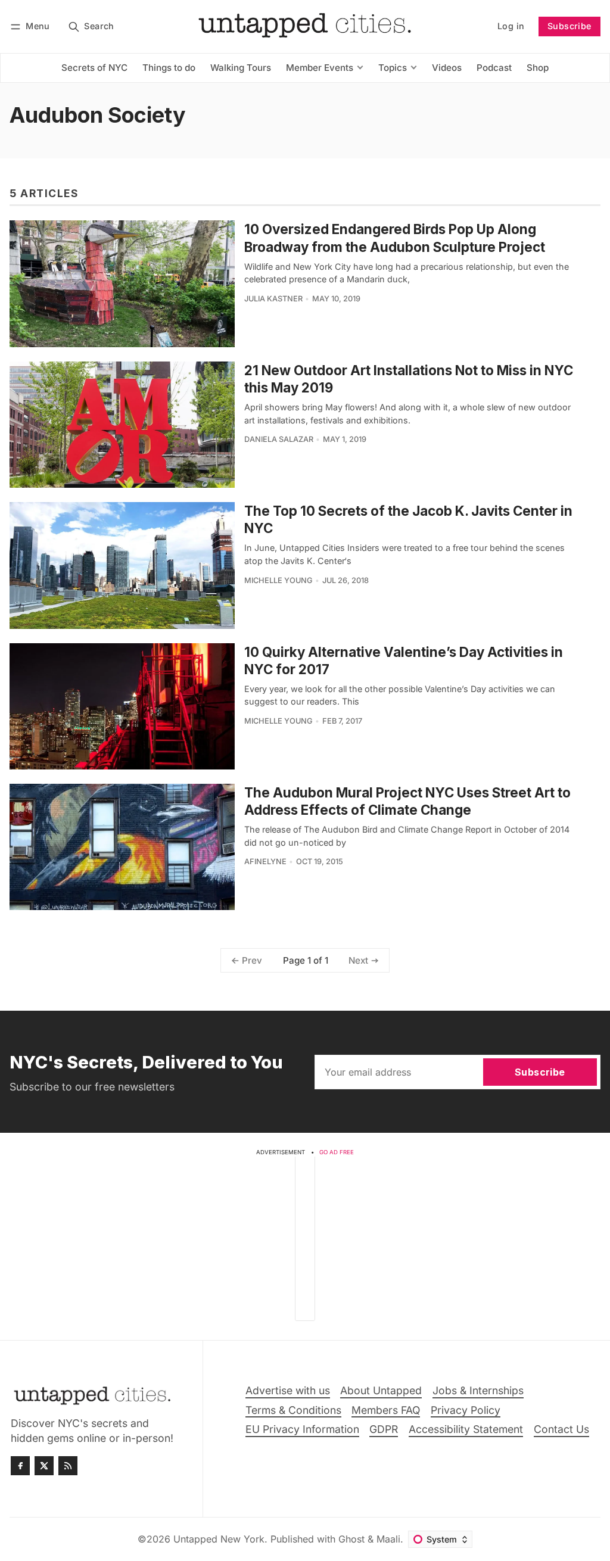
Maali (388, 1539)
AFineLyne (265, 861)
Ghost (351, 1539)
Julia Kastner (273, 298)
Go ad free (336, 1152)
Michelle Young (278, 580)
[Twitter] (44, 1465)
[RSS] (67, 1465)
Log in (510, 26)
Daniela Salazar (278, 439)
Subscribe (569, 26)
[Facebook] (20, 1465)
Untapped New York (218, 1539)
